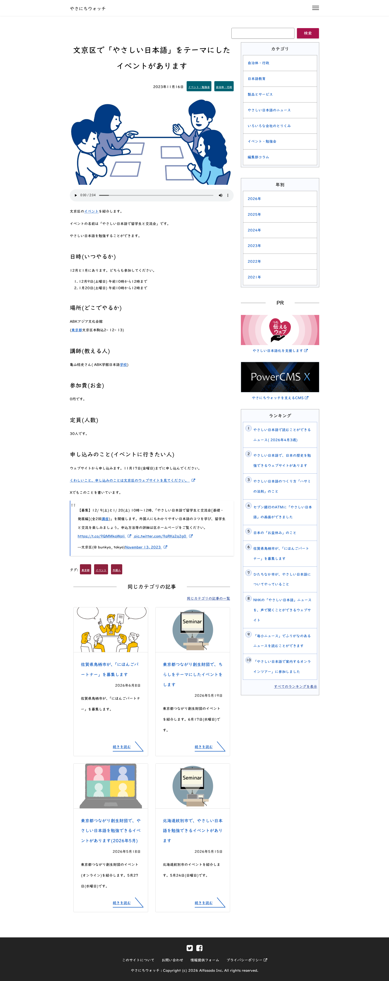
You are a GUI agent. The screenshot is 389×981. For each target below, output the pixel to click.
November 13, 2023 (147, 547)
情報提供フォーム (204, 960)
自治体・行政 (224, 87)
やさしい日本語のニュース (269, 110)
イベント (91, 211)
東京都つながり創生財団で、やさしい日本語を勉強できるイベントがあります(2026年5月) (111, 830)
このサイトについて (138, 960)
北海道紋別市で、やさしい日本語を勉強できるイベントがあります (193, 830)
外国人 (117, 570)
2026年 (254, 199)
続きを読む (122, 747)
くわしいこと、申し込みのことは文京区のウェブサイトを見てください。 (133, 480)
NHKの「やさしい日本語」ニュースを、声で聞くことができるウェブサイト (282, 610)
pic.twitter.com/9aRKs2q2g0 (164, 536)
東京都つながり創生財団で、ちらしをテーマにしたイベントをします (193, 674)
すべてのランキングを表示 (295, 686)
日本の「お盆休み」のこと (274, 533)
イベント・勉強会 (199, 87)
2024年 (254, 230)
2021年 (254, 277)
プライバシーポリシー (246, 960)
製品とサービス (260, 94)
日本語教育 (257, 78)
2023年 (254, 245)
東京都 (76, 330)
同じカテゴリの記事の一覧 (208, 598)
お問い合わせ (172, 960)
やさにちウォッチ (88, 8)
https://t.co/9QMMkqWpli (106, 536)
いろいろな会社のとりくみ (269, 126)
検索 (308, 33)
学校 (123, 364)
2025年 (254, 214)
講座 (105, 519)
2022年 (254, 261)
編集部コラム (258, 157)
